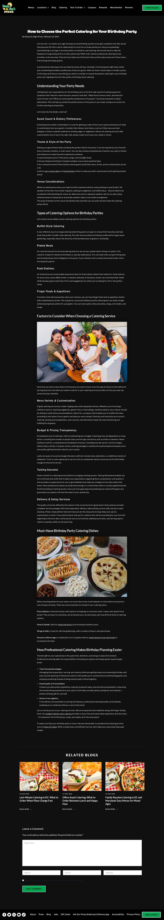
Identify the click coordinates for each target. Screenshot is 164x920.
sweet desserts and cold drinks (102, 637)
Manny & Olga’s (50, 727)
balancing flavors (65, 624)
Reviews (129, 7)
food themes (69, 171)
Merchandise (116, 7)
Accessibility (118, 914)
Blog (54, 7)
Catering (63, 7)
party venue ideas (52, 171)
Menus (31, 7)
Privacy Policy (133, 914)
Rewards (103, 7)
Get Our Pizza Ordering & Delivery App (91, 914)
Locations (41, 7)
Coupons (92, 7)
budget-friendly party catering (59, 714)
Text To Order (76, 7)
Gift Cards (65, 914)
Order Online (152, 8)
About (33, 914)
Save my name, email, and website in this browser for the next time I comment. (54, 880)
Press (41, 914)
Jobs (56, 914)
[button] (43, 8)
